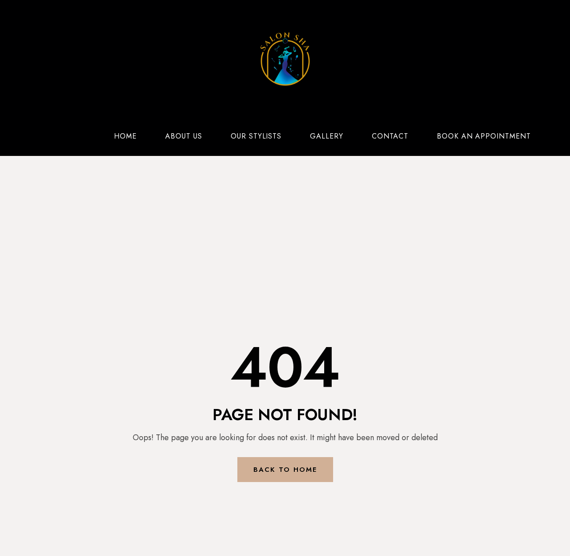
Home (125, 136)
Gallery (326, 136)
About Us (183, 136)
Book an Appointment (484, 136)
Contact (390, 136)
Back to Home (285, 469)
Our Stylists (256, 136)
